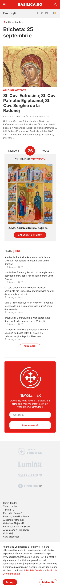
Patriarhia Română (12, 513)
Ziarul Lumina (10, 506)
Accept (9, 582)
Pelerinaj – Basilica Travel (16, 516)
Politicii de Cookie (33, 570)
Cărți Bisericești (11, 536)
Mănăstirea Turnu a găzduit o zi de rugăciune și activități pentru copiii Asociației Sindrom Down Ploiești (29, 275)
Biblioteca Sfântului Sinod (16, 526)
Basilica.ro (30, 4)
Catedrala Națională (13, 523)
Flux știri (30, 346)
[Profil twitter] (41, 13)
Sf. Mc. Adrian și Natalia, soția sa (28, 228)
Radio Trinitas (10, 503)
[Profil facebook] (37, 13)
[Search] (55, 4)
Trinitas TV (8, 509)
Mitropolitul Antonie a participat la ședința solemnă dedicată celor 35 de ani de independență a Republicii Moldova (26, 333)
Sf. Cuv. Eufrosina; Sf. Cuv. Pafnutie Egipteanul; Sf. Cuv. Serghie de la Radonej (29, 103)
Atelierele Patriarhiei (13, 519)
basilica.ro (20, 116)
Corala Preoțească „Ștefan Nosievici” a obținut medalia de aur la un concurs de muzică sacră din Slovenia (28, 306)
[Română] (55, 13)
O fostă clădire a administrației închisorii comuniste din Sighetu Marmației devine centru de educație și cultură (29, 291)
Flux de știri (10, 13)
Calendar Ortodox (30, 235)
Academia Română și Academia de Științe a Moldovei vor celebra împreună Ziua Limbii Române (27, 260)
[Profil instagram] (46, 13)
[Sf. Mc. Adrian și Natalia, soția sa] (30, 194)
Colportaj (8, 533)
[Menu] (4, 4)
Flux (12, 250)
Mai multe (48, 582)
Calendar (30, 159)
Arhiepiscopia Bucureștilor (16, 529)
